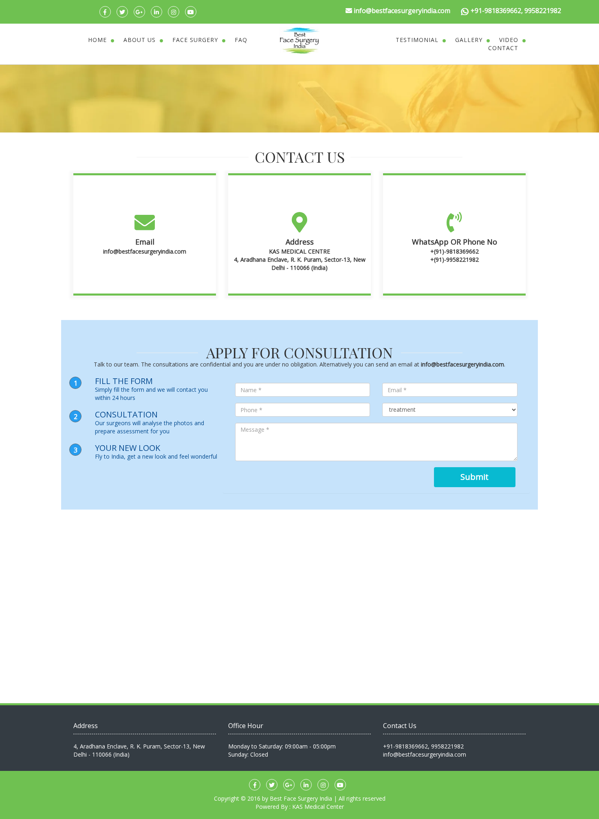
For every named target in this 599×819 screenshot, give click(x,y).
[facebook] (105, 12)
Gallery (468, 40)
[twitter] (122, 12)
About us (139, 40)
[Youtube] (190, 12)
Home (97, 40)
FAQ (241, 40)
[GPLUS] (139, 12)
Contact (503, 48)
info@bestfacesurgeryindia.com (144, 251)
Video (508, 40)
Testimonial (417, 40)
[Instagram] (173, 12)
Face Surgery (195, 40)
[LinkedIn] (156, 12)
